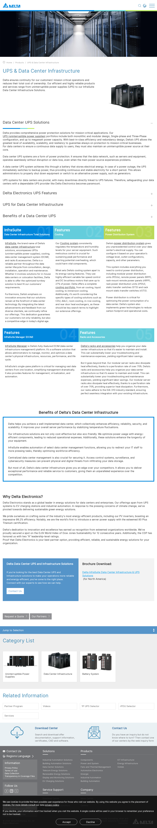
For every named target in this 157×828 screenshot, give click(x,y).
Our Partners (39, 616)
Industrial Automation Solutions (58, 760)
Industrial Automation (91, 777)
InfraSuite (10, 243)
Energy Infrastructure (127, 763)
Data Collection (12, 773)
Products (19, 62)
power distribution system (129, 243)
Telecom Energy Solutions (55, 770)
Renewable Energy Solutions (56, 774)
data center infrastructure (20, 246)
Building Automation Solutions (57, 763)
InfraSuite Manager (16, 346)
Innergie (84, 774)
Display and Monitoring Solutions (58, 777)
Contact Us (15, 591)
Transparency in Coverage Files (20, 776)
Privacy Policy (11, 768)
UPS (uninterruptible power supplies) (24, 136)
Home (9, 62)
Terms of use (11, 770)
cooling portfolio (65, 287)
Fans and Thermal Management (96, 767)
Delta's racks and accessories (98, 346)
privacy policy (52, 805)
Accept (66, 822)
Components (87, 760)
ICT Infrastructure (125, 760)
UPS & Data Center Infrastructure (43, 62)
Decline (90, 822)
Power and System (90, 763)
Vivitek (120, 767)
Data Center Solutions (53, 767)
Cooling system (69, 243)
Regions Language (18, 756)
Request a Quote (14, 616)
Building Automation (90, 781)
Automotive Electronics (92, 770)
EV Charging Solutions (53, 781)
